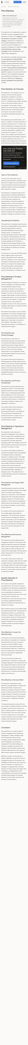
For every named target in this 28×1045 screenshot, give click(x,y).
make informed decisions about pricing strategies (14, 49)
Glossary (3, 6)
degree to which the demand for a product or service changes (14, 38)
